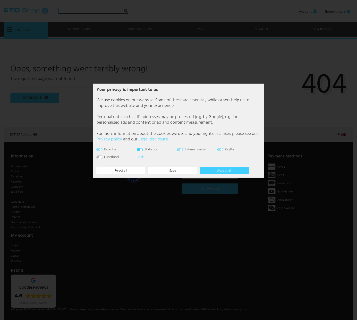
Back (140, 157)
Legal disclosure (153, 139)
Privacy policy (109, 139)
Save (172, 170)
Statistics (151, 149)
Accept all (224, 170)
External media (195, 149)
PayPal (230, 149)
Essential (110, 149)
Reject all (120, 170)
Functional (111, 157)
